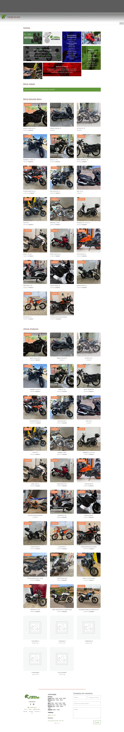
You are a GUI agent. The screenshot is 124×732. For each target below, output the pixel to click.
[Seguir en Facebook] (30, 704)
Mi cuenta (111, 3)
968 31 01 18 (51, 715)
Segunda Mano (90, 3)
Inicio (78, 3)
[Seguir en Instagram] (33, 704)
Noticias (98, 3)
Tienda (83, 3)
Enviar (97, 722)
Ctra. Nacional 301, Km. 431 (56, 720)
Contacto (104, 3)
